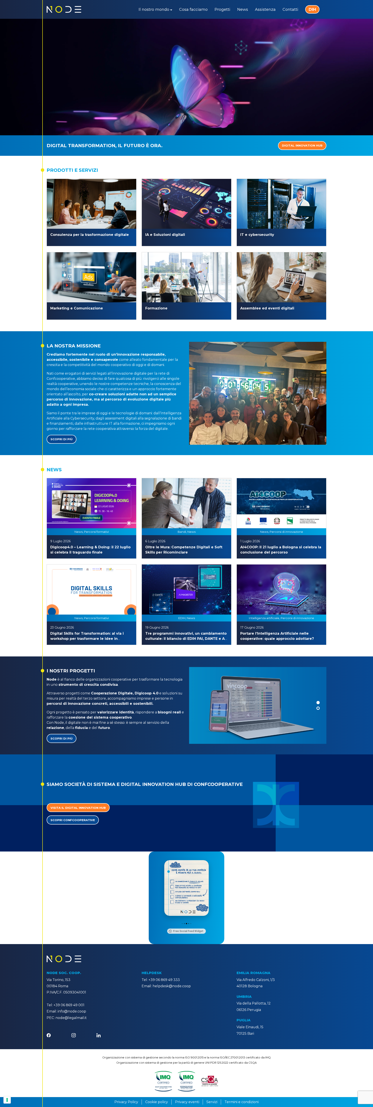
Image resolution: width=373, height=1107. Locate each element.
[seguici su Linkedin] (98, 1035)
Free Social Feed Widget (188, 931)
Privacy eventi (187, 1102)
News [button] (242, 9)
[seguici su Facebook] (49, 1035)
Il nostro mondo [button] (154, 9)
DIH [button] (312, 9)
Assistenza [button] (265, 9)
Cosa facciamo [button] (193, 9)
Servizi (211, 1102)
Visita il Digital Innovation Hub (78, 807)
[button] (318, 702)
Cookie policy (156, 1102)
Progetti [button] (222, 9)
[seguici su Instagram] (73, 1035)
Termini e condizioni (241, 1102)
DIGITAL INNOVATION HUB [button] (302, 145)
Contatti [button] (290, 9)
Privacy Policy (126, 1102)
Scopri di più (62, 439)
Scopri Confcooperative (73, 820)
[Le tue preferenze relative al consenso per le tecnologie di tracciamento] (7, 1100)
